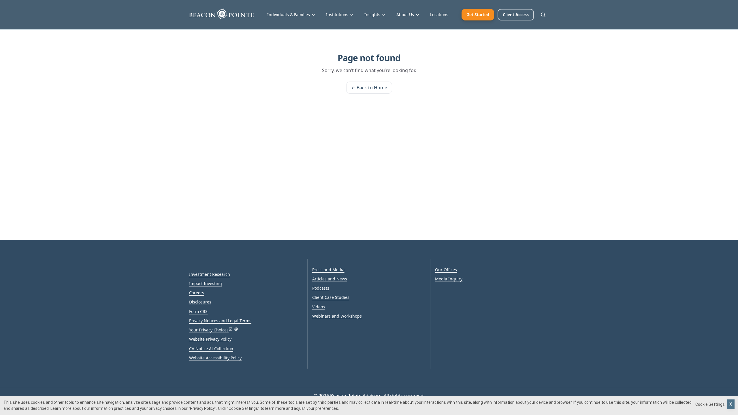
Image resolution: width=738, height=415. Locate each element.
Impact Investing (205, 283)
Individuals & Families (288, 14)
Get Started (477, 14)
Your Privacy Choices (209, 330)
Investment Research (209, 274)
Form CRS (198, 311)
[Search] (543, 14)
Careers (196, 292)
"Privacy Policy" (202, 408)
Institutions (337, 14)
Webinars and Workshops (337, 316)
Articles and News (329, 279)
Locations (439, 14)
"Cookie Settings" (243, 408)
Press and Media (328, 269)
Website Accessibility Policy (215, 358)
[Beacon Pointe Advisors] (221, 14)
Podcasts (320, 288)
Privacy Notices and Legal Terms (220, 320)
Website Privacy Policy (210, 339)
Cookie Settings (710, 404)
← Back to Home (369, 87)
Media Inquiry (448, 279)
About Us (405, 14)
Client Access (516, 14)
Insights (372, 14)
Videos (318, 307)
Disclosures (200, 302)
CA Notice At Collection (211, 348)
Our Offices (446, 269)
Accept (731, 404)
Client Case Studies (330, 297)
